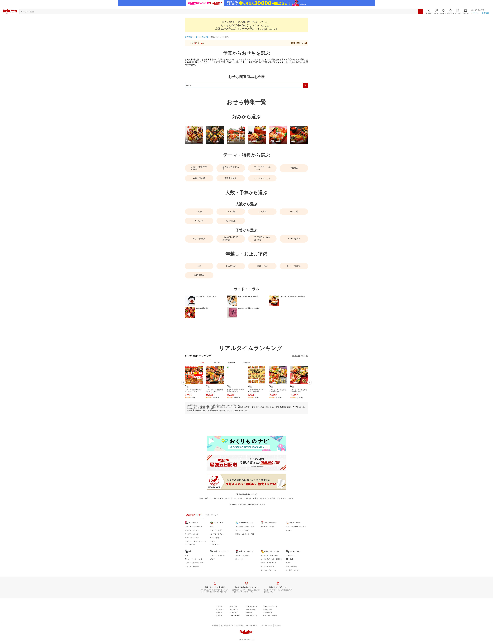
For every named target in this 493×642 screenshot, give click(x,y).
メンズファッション (192, 530)
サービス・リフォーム (268, 570)
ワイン (212, 541)
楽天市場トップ (191, 37)
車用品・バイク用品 (242, 555)
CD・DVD (289, 559)
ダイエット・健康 (241, 530)
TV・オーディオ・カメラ (193, 559)
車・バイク (239, 559)
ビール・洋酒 (214, 538)
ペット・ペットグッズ (268, 563)
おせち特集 (204, 37)
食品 (211, 526)
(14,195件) (237, 397)
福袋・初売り (205, 498)
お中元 (255, 498)
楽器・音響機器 (291, 566)
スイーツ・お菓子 (216, 530)
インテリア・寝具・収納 (269, 555)
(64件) (193, 397)
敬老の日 (264, 498)
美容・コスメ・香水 (267, 526)
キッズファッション (192, 534)
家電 (186, 555)
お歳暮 (272, 498)
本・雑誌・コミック (293, 570)
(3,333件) (279, 397)
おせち (290, 498)
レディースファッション (193, 526)
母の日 (240, 498)
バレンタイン (217, 498)
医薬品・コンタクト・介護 (244, 534)
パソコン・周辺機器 (192, 566)
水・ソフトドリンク (217, 534)
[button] (436, 11)
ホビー (288, 563)
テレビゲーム (290, 555)
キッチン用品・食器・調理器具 (271, 559)
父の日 (248, 498)
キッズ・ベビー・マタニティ (296, 526)
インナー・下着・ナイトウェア (195, 541)
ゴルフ (212, 559)
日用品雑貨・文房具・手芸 (244, 526)
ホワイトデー (230, 498)
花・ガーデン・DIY (267, 566)
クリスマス (281, 498)
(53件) (257, 397)
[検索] (420, 11)
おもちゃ (289, 530)
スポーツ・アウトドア (218, 555)
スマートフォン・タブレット (195, 563)
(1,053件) (300, 397)
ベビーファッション (192, 538)
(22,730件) (216, 397)
